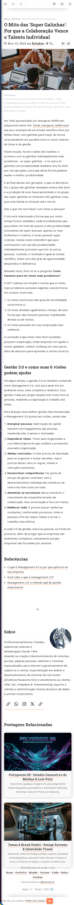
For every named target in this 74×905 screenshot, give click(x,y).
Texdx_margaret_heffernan (50, 125)
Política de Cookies (35, 900)
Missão (33, 872)
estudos (16, 19)
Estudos (38, 43)
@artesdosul (47, 882)
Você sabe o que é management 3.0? (30, 577)
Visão (55, 872)
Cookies (37, 877)
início (7, 19)
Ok (49, 900)
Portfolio (21, 872)
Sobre (64, 872)
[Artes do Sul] (51, 889)
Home (9, 872)
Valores (44, 872)
